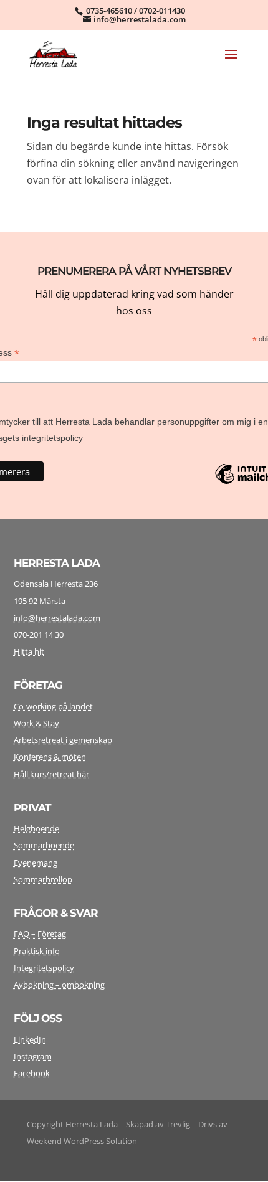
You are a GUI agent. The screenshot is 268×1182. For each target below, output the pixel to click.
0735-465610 (109, 10)
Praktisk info (37, 951)
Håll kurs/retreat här (51, 774)
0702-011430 (162, 10)
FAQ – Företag (40, 933)
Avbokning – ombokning (59, 984)
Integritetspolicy (44, 967)
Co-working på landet (53, 706)
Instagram (33, 1056)
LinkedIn (30, 1039)
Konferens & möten (50, 756)
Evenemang (35, 862)
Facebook (32, 1073)
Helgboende (36, 828)
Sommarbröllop (43, 879)
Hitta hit (29, 651)
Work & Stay (36, 723)
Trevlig (178, 1124)
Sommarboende (44, 845)
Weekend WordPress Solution (82, 1141)
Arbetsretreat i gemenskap (63, 739)
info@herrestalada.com (57, 617)
